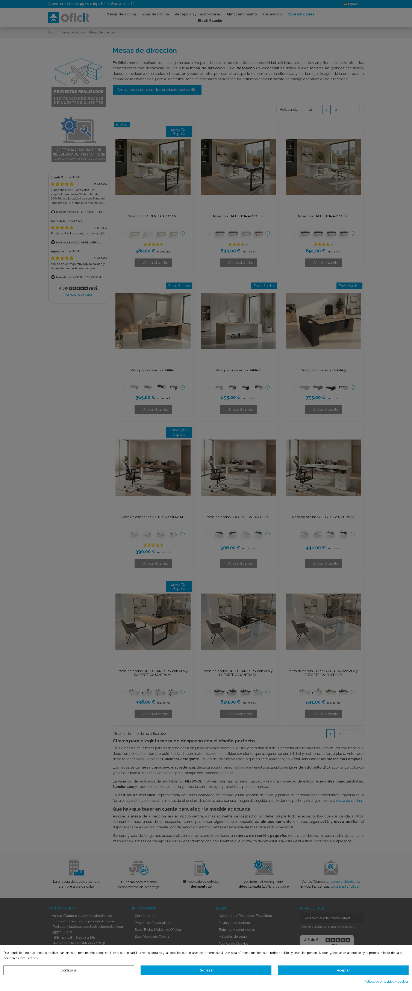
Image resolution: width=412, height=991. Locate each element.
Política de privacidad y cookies (387, 981)
